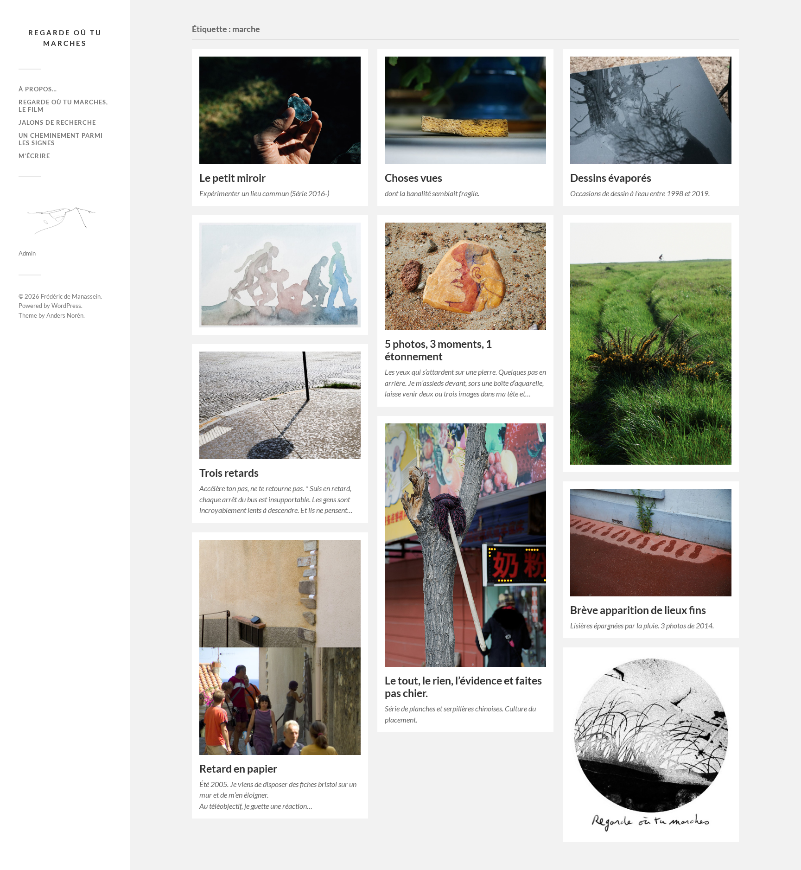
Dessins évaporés (610, 178)
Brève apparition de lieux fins (638, 610)
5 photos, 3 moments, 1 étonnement (438, 350)
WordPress (66, 305)
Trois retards (229, 473)
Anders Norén (64, 315)
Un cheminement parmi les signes (61, 139)
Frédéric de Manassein (71, 296)
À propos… (38, 89)
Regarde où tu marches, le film (63, 105)
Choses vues (413, 178)
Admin (27, 253)
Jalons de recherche (57, 122)
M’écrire (34, 156)
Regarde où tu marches (65, 37)
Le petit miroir (232, 178)
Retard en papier (238, 768)
